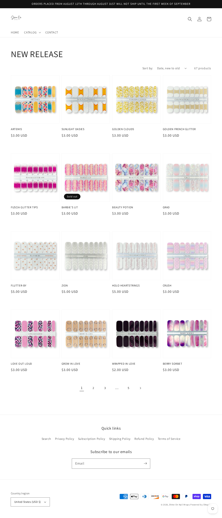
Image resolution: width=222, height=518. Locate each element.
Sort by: (147, 68)
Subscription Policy (91, 439)
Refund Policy (144, 439)
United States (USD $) (27, 502)
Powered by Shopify (200, 504)
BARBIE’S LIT (70, 207)
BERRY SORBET (172, 364)
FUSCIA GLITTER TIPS (24, 207)
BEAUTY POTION (122, 207)
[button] (31, 32)
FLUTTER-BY (18, 285)
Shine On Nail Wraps (179, 504)
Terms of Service (169, 439)
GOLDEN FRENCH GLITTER (179, 129)
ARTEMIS (16, 129)
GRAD (166, 207)
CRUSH (167, 285)
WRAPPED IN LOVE (123, 364)
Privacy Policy (64, 439)
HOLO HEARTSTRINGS (126, 285)
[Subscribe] (145, 463)
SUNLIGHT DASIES (73, 129)
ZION (65, 285)
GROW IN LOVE (71, 364)
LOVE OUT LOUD (21, 364)
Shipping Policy (120, 439)
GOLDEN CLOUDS (123, 129)
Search (46, 439)
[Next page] (140, 388)
